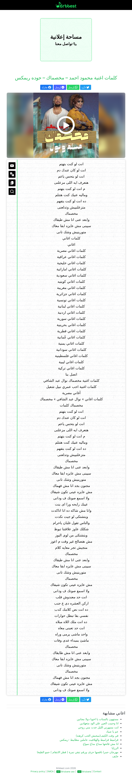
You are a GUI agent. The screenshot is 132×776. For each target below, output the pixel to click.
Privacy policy (38, 771)
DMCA (50, 771)
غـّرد (83, 87)
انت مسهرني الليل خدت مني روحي (98, 727)
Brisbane (86, 771)
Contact (97, 771)
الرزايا (115, 748)
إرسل (58, 87)
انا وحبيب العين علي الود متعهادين (99, 723)
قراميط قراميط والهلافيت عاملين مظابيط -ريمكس (89, 739)
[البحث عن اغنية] (12, 191)
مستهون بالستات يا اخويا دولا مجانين (97, 719)
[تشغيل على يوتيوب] (12, 165)
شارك (45, 87)
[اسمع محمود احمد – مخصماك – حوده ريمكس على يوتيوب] (66, 125)
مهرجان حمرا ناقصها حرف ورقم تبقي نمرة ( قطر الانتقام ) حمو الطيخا (77, 752)
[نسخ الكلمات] (12, 182)
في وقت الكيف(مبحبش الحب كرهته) (97, 735)
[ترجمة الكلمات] (12, 174)
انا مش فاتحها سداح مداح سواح (100, 744)
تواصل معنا (64, 43)
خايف (115, 756)
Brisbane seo (68, 771)
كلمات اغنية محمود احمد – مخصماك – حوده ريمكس (66, 78)
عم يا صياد (112, 731)
